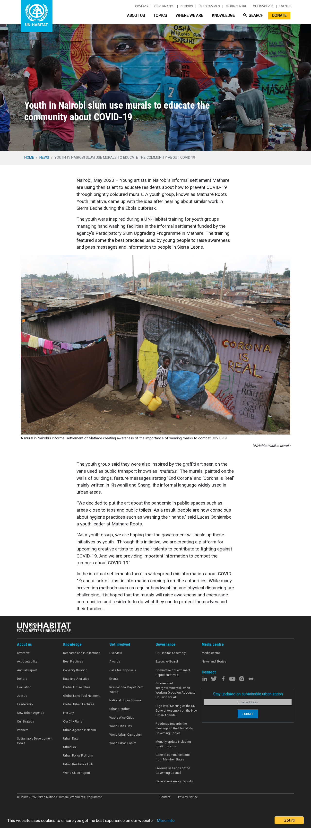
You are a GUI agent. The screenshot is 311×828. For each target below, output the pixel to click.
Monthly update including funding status (173, 744)
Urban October (119, 709)
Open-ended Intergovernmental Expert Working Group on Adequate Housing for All (175, 690)
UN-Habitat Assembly (171, 653)
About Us (136, 15)
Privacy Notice (188, 797)
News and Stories (214, 661)
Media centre (236, 6)
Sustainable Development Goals (34, 741)
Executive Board (167, 661)
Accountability (27, 661)
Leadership (25, 704)
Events (284, 6)
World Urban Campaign (125, 734)
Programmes (209, 6)
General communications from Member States (173, 757)
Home (29, 157)
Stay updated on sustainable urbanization (248, 694)
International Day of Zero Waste (126, 689)
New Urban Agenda (30, 713)
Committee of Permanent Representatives (173, 672)
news (44, 157)
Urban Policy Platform (78, 755)
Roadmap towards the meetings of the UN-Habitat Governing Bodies (175, 728)
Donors (187, 6)
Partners (22, 730)
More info (166, 820)
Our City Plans (72, 721)
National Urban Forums (125, 700)
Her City (68, 713)
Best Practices (73, 661)
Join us (22, 695)
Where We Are (189, 15)
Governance (164, 6)
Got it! (289, 820)
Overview (23, 653)
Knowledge (223, 15)
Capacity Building (75, 670)
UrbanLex (69, 747)
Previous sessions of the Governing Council (173, 770)
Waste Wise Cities (121, 717)
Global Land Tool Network (81, 695)
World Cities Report (76, 773)
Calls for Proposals (122, 670)
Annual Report (27, 670)
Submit (247, 714)
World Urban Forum (122, 743)
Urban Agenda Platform (79, 730)
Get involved (263, 6)
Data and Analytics (76, 678)
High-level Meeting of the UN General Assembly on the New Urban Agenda (177, 710)
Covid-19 (141, 6)
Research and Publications (81, 653)
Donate (279, 15)
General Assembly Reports (174, 781)
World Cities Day (120, 726)
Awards (114, 661)
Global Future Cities (76, 687)
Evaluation (24, 687)
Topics (160, 15)
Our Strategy (25, 721)
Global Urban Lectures (78, 704)
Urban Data (70, 738)
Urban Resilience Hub (78, 764)
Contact (164, 797)
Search (255, 15)
